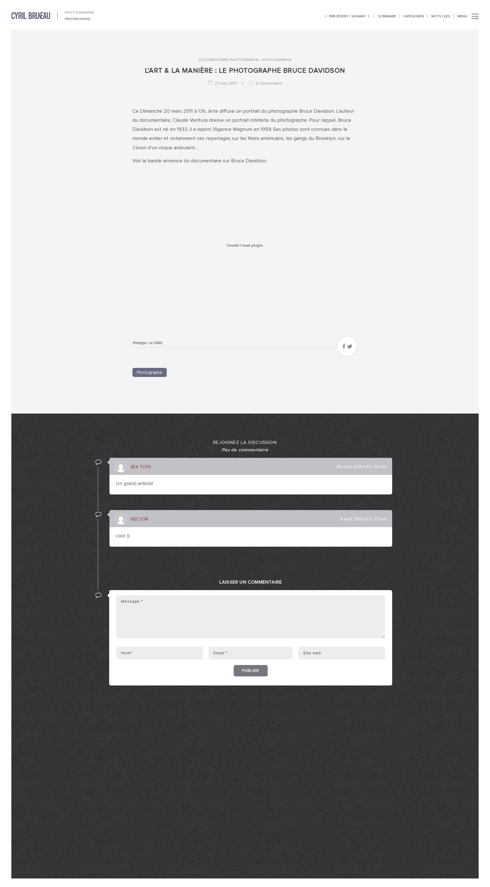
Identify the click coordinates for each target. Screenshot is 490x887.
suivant (359, 16)
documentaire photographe (228, 60)
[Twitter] (349, 348)
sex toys (140, 467)
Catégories (413, 16)
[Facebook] (343, 348)
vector (139, 519)
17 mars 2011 (226, 83)
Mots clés (440, 16)
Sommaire (387, 16)
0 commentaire (268, 83)
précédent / (339, 16)
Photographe (277, 60)
